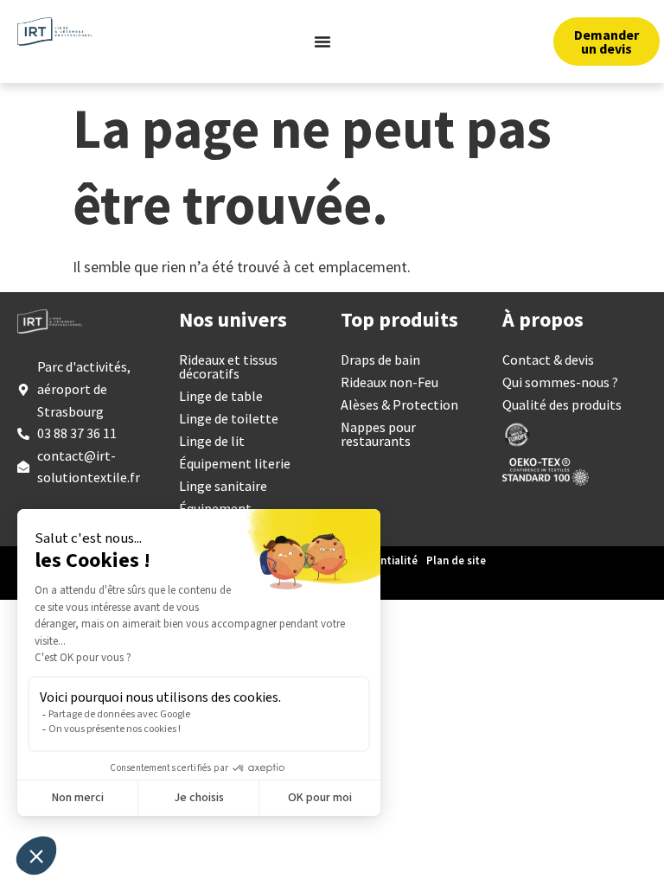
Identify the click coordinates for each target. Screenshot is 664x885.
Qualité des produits (562, 404)
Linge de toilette (228, 418)
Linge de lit (212, 440)
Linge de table (221, 395)
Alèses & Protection (399, 404)
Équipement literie (234, 463)
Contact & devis (548, 359)
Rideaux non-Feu (389, 382)
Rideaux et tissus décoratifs (228, 366)
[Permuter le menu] (322, 41)
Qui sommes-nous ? (560, 382)
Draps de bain (380, 359)
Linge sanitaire (223, 485)
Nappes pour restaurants (378, 433)
